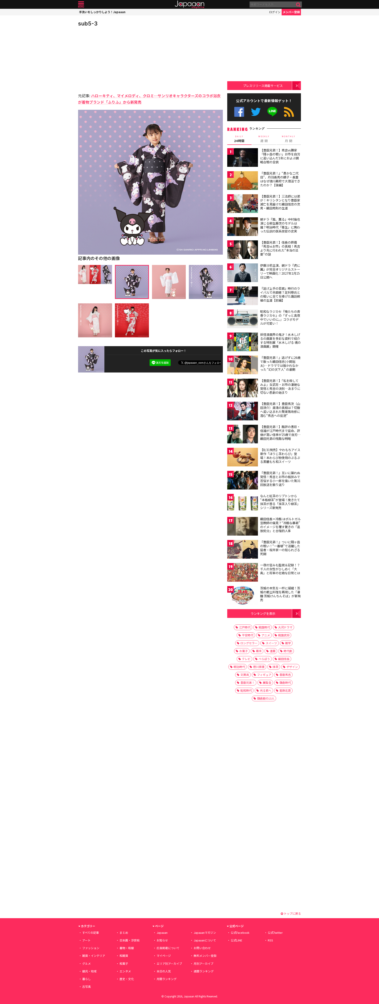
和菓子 (124, 963)
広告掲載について (168, 948)
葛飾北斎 (285, 690)
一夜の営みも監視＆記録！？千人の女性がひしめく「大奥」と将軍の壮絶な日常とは (280, 569)
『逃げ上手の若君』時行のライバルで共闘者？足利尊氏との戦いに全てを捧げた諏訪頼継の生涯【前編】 (280, 294)
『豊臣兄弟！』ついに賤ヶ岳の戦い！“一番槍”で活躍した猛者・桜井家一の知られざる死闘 (280, 548)
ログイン (275, 12)
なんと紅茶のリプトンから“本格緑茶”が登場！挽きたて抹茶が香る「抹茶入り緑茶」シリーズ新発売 (280, 501)
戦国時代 (264, 627)
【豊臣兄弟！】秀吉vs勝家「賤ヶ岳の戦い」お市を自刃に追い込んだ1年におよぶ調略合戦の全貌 (280, 156)
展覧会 (267, 682)
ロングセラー (248, 643)
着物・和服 (127, 948)
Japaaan (189, 4)
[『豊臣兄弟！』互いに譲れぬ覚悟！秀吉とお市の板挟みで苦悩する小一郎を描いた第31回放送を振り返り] (242, 481)
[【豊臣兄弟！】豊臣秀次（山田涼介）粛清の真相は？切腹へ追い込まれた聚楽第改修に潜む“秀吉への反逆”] (242, 412)
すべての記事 (90, 932)
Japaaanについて (205, 940)
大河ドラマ (285, 627)
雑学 (288, 643)
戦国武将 (284, 635)
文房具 (244, 675)
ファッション (90, 948)
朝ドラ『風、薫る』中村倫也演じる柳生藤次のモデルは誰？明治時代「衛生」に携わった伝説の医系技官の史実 (280, 225)
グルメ (86, 963)
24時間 (239, 139)
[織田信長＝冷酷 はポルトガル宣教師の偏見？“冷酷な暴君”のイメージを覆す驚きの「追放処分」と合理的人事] (242, 527)
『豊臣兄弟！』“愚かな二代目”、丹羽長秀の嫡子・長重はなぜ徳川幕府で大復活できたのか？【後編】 (280, 179)
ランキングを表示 (263, 613)
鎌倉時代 (285, 682)
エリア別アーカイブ (169, 963)
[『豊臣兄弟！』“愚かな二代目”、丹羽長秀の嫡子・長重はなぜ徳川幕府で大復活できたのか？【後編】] (242, 181)
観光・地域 (89, 971)
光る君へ (265, 690)
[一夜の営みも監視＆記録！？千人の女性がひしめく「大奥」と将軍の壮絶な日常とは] (242, 573)
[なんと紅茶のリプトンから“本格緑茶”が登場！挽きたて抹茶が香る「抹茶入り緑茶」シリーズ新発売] (242, 504)
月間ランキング (167, 979)
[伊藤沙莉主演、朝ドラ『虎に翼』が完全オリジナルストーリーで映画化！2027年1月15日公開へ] (242, 273)
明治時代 (239, 667)
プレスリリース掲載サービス (263, 85)
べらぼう (264, 659)
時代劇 (288, 651)
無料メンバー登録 (205, 956)
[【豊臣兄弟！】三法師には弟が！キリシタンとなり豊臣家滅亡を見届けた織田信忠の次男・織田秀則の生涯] (242, 204)
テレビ (246, 659)
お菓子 (243, 651)
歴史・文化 (127, 979)
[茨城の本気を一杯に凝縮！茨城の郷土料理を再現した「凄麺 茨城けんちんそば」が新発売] (242, 596)
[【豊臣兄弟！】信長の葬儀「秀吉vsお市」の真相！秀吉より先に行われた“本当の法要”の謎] (242, 250)
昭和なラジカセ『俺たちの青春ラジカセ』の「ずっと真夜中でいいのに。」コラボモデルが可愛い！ (280, 317)
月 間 (288, 139)
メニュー (81, 4)
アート (86, 940)
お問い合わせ (202, 948)
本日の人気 (164, 971)
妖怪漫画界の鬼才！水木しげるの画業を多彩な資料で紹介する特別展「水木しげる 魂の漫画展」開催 (280, 340)
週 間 (264, 139)
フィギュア (264, 675)
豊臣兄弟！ (247, 682)
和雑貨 (124, 956)
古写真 (86, 986)
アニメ (265, 635)
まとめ (124, 932)
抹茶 (275, 667)
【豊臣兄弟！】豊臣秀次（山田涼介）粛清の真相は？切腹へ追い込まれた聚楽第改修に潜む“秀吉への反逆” (280, 409)
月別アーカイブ (203, 963)
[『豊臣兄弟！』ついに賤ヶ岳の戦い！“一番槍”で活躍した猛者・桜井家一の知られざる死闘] (242, 550)
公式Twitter (256, 112)
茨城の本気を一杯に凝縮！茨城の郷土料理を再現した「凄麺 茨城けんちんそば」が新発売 (280, 594)
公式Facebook (239, 112)
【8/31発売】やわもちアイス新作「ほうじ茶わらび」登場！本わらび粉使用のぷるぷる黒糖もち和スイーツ (280, 455)
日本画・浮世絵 (129, 940)
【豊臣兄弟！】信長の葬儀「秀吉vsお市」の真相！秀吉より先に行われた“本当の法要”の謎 (280, 248)
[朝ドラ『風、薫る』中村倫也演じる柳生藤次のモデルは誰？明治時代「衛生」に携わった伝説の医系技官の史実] (242, 227)
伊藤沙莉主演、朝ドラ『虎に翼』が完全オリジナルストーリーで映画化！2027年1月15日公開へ (280, 271)
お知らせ (162, 940)
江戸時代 (244, 627)
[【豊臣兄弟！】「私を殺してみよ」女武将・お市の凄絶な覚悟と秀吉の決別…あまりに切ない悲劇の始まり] (242, 389)
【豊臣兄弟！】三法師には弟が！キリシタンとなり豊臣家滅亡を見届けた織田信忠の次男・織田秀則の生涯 (280, 202)
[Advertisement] (114, 59)
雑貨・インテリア (93, 956)
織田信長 (284, 659)
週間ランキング (204, 971)
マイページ (164, 956)
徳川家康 (259, 667)
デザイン (292, 667)
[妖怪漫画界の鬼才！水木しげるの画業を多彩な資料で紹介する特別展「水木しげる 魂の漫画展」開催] (242, 343)
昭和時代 (246, 690)
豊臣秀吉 (285, 675)
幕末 (259, 651)
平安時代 (247, 635)
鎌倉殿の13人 (265, 698)
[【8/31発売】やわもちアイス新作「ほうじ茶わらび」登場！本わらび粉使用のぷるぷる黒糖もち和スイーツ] (242, 458)
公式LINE (273, 112)
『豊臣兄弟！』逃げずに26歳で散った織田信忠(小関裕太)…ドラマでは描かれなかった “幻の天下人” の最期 (280, 363)
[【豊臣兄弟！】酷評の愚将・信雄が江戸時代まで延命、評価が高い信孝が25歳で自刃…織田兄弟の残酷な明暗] (242, 435)
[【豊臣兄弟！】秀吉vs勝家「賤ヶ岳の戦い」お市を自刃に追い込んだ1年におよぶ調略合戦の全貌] (242, 158)
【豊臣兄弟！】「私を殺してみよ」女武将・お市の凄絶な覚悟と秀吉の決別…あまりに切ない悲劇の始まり (280, 386)
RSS (289, 112)
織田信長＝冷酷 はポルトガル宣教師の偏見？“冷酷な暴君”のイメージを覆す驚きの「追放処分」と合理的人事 (280, 524)
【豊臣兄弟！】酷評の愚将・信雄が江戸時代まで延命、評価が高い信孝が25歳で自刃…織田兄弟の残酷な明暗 (280, 432)
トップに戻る (292, 913)
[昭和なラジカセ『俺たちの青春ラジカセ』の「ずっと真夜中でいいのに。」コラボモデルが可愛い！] (242, 319)
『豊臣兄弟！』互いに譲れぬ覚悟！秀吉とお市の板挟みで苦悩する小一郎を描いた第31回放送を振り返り (280, 478)
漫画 (272, 651)
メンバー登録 (291, 12)
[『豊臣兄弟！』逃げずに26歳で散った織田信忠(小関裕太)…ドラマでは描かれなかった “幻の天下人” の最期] (242, 366)
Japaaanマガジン (205, 932)
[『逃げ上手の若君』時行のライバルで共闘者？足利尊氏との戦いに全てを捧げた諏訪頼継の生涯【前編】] (242, 296)
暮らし (86, 979)
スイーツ (271, 643)
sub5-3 (88, 23)
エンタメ (125, 971)
